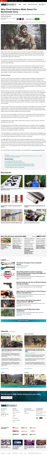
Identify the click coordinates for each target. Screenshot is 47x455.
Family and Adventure (16, 412)
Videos (24, 4)
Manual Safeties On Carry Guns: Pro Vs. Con (15, 162)
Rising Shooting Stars (16, 420)
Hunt (31, 353)
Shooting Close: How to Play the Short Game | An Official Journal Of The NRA (12, 349)
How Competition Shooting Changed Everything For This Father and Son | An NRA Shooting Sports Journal (35, 363)
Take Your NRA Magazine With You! (5, 447)
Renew (12, 1)
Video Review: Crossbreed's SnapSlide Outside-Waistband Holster (19, 164)
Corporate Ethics (15, 453)
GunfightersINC (8, 155)
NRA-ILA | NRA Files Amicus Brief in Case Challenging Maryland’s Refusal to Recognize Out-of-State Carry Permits (29, 251)
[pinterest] (23, 18)
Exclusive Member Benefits (41, 412)
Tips (10, 351)
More (8, 260)
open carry (27, 155)
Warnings (21, 453)
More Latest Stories (28, 320)
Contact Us (3, 410)
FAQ (25, 453)
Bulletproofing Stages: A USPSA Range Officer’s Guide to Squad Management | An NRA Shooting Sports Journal (11, 355)
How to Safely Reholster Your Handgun (13, 161)
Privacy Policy (3, 453)
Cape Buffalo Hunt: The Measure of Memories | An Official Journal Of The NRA (35, 350)
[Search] (45, 4)
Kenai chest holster (15, 155)
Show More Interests (29, 386)
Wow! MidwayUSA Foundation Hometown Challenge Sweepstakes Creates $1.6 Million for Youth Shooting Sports (31, 273)
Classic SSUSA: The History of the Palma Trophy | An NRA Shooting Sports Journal (35, 359)
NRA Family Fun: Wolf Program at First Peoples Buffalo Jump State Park (31, 292)
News (20, 4)
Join (9, 1)
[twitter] (20, 18)
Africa (34, 353)
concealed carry (33, 155)
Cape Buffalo (27, 353)
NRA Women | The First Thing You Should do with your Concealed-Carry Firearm (6, 247)
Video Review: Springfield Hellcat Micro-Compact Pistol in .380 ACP (29, 301)
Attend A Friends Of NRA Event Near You (41, 447)
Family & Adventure (22, 267)
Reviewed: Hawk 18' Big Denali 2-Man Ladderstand (28, 310)
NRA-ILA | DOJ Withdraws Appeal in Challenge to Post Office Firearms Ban (17, 246)
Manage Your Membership (40, 415)
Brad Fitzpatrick (17, 156)
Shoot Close (4, 351)
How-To (4, 19)
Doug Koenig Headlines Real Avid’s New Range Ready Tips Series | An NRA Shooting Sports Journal (11, 359)
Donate (15, 1)
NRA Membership (39, 410)
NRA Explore (26, 413)
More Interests (12, 331)
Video (20, 306)
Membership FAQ (39, 413)
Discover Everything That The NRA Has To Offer (29, 448)
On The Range (15, 418)
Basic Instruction (32, 4)
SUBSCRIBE (6, 397)
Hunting (20, 315)
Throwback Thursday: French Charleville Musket (29, 263)
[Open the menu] (43, 4)
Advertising (3, 412)
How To (8, 351)
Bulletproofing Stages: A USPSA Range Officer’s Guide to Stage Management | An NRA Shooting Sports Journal (10, 364)
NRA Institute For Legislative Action (29, 411)
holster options (22, 155)
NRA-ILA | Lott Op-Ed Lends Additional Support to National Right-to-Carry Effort (40, 246)
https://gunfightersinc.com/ (38, 150)
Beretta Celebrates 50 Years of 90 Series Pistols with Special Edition (31, 283)
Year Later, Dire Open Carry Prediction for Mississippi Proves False (19, 165)
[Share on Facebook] (17, 18)
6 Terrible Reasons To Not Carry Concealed (14, 167)
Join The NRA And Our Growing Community (17, 448)
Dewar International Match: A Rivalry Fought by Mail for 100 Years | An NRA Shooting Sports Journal (35, 355)
